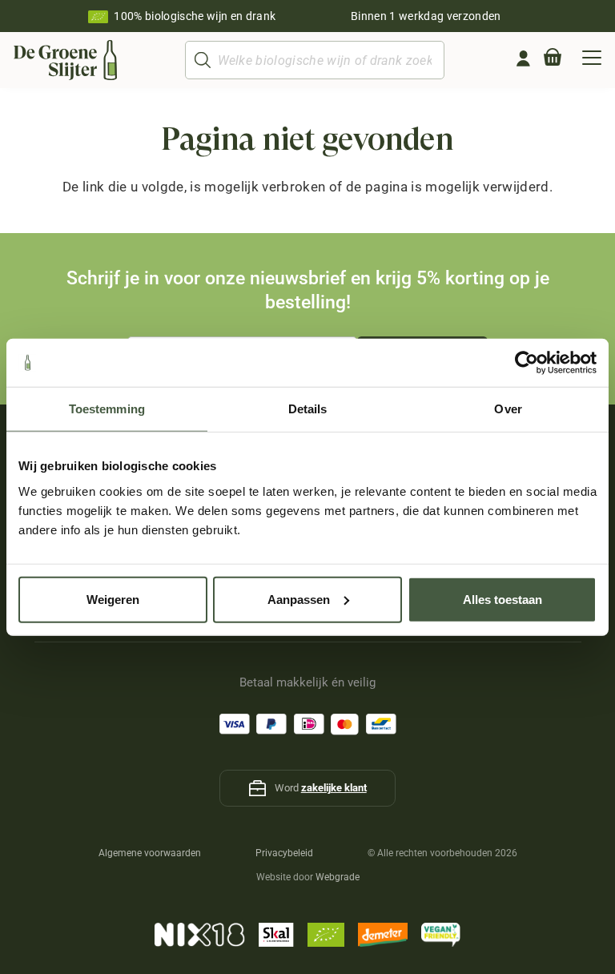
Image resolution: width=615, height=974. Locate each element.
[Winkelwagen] (552, 60)
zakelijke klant (334, 788)
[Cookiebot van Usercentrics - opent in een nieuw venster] (526, 363)
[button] (591, 60)
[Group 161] (524, 58)
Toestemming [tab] (107, 409)
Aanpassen (298, 599)
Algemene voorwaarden (149, 853)
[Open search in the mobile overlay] (315, 60)
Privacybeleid (284, 853)
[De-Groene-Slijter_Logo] (65, 60)
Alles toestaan (502, 599)
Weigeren (112, 599)
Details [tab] (308, 409)
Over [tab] (507, 409)
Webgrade (338, 877)
